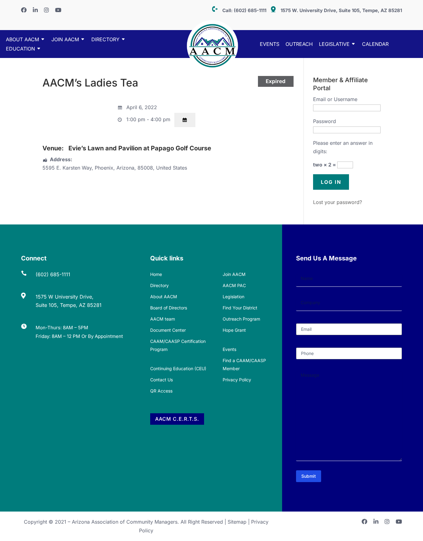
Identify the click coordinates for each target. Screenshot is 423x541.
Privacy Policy (237, 379)
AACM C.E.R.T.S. (177, 419)
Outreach (299, 44)
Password (324, 121)
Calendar (375, 44)
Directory (159, 285)
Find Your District (240, 307)
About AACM (22, 39)
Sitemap (237, 522)
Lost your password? (337, 202)
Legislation (233, 296)
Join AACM (65, 39)
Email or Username (335, 99)
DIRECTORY (105, 39)
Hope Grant (234, 330)
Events (269, 44)
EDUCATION (20, 49)
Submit (308, 476)
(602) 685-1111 (250, 10)
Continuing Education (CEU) (178, 368)
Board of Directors (168, 307)
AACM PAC (234, 285)
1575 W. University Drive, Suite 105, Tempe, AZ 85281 (341, 10)
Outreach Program (241, 318)
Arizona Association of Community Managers (124, 522)
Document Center (168, 330)
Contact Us (161, 379)
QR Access (161, 390)
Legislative (334, 44)
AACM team (162, 318)
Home (156, 274)
